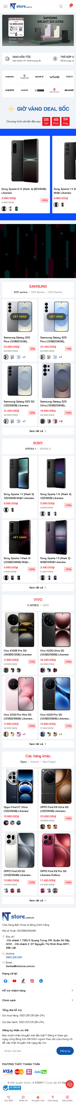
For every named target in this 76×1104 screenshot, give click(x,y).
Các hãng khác (38, 756)
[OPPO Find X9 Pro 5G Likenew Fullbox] (56, 850)
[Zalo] (41, 981)
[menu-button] (5, 6)
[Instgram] (32, 981)
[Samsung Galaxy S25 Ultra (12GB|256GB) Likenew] (56, 380)
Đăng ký (65, 1051)
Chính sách (9, 1000)
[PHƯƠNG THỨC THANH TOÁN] (38, 1072)
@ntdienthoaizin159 (23, 251)
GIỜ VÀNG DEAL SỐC (43, 109)
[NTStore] (21, 6)
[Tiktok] (23, 981)
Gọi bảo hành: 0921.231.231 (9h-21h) (23, 1022)
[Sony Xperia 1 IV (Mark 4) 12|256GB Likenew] (56, 473)
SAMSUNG (38, 286)
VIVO (38, 599)
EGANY (39, 1082)
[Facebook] (5, 981)
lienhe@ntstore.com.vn (20, 966)
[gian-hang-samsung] (38, 30)
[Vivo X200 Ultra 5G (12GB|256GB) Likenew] (56, 629)
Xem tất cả (36, 431)
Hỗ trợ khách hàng (13, 990)
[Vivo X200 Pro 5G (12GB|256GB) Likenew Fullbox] (56, 693)
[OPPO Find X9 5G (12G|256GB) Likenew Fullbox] (19, 850)
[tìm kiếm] (61, 6)
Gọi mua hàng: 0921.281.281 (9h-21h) (23, 1015)
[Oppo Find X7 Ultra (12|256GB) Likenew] (19, 786)
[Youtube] (14, 981)
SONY (38, 443)
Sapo (65, 1082)
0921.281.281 (14, 957)
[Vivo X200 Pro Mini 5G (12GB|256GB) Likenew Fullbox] (19, 693)
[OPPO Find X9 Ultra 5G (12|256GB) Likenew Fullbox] (56, 786)
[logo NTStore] (38, 916)
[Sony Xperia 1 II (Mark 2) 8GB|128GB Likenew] (56, 537)
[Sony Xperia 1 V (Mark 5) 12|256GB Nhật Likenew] (19, 473)
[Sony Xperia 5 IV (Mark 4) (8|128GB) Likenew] (25, 161)
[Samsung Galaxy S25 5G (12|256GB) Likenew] (19, 380)
